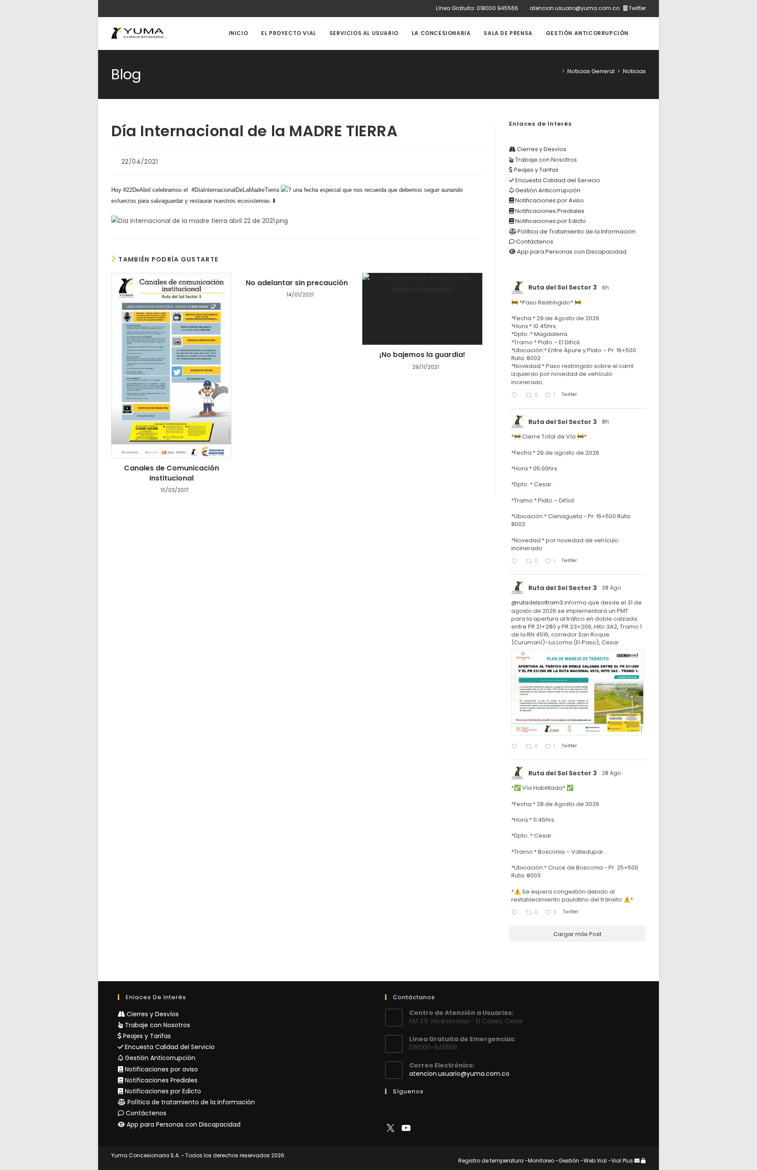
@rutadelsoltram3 (537, 602)
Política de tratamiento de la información (190, 1102)
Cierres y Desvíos (541, 149)
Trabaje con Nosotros (545, 160)
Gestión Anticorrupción (547, 190)
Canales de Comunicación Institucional (171, 473)
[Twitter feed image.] (577, 692)
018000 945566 (497, 8)
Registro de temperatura (491, 1160)
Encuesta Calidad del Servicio (557, 180)
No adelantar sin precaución (297, 283)
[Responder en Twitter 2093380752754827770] (516, 913)
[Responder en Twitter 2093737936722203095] (516, 396)
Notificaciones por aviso (160, 1069)
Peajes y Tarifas (536, 170)
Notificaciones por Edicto (550, 221)
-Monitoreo (539, 1160)
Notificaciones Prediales (549, 211)
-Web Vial (593, 1160)
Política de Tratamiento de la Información (576, 231)
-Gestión (567, 1160)
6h (606, 287)
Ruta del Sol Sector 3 (562, 287)
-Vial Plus (620, 1160)
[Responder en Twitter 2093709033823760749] (516, 562)
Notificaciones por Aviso (549, 200)
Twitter (636, 8)
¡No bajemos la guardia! (422, 355)
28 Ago (612, 587)
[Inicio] (557, 71)
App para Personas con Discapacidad (571, 251)
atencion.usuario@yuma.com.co (574, 8)
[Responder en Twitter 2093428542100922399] (516, 747)
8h (606, 421)
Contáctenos (534, 241)
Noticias (634, 71)
